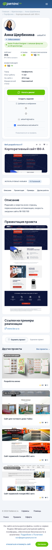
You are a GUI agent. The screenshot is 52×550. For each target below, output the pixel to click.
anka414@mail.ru (27, 119)
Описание (7, 190)
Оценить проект (16, 339)
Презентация (19, 190)
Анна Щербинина (19, 35)
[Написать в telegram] (26, 108)
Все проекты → (43, 349)
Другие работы (43, 190)
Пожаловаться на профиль (26, 133)
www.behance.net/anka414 (27, 125)
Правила (17, 517)
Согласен (42, 544)
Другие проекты (12, 348)
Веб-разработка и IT (14, 145)
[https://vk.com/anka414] (26, 113)
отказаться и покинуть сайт (18, 544)
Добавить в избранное (27, 104)
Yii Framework (34, 181)
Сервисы (25, 511)
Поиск (6, 517)
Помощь (37, 511)
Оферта (28, 517)
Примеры (30, 190)
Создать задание (26, 99)
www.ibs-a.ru (13, 328)
